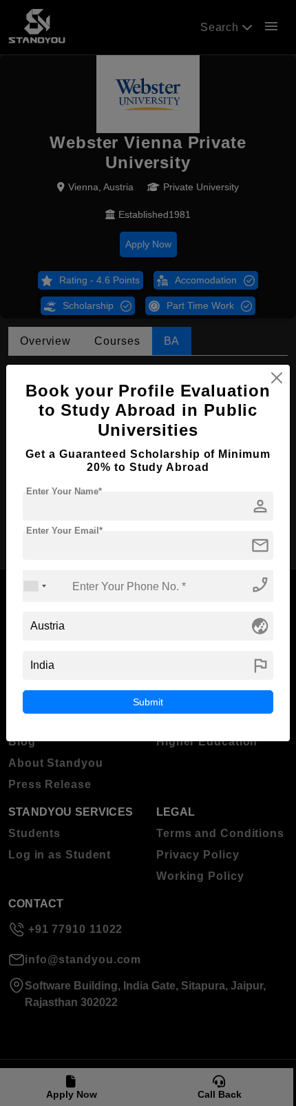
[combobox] (35, 586)
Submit (148, 701)
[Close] (277, 378)
